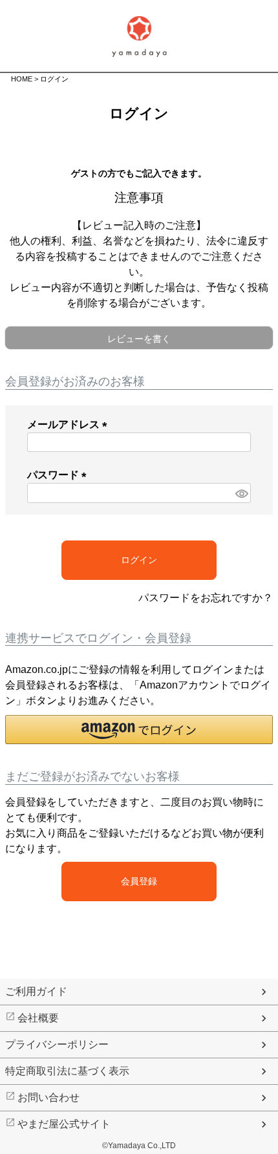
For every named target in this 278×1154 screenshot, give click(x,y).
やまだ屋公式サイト (64, 1123)
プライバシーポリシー (57, 1044)
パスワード (59, 474)
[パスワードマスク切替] (241, 493)
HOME (21, 79)
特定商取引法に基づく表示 (67, 1070)
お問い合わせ (48, 1097)
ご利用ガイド (36, 991)
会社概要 (38, 1017)
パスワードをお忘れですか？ (205, 597)
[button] (139, 729)
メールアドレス (69, 424)
